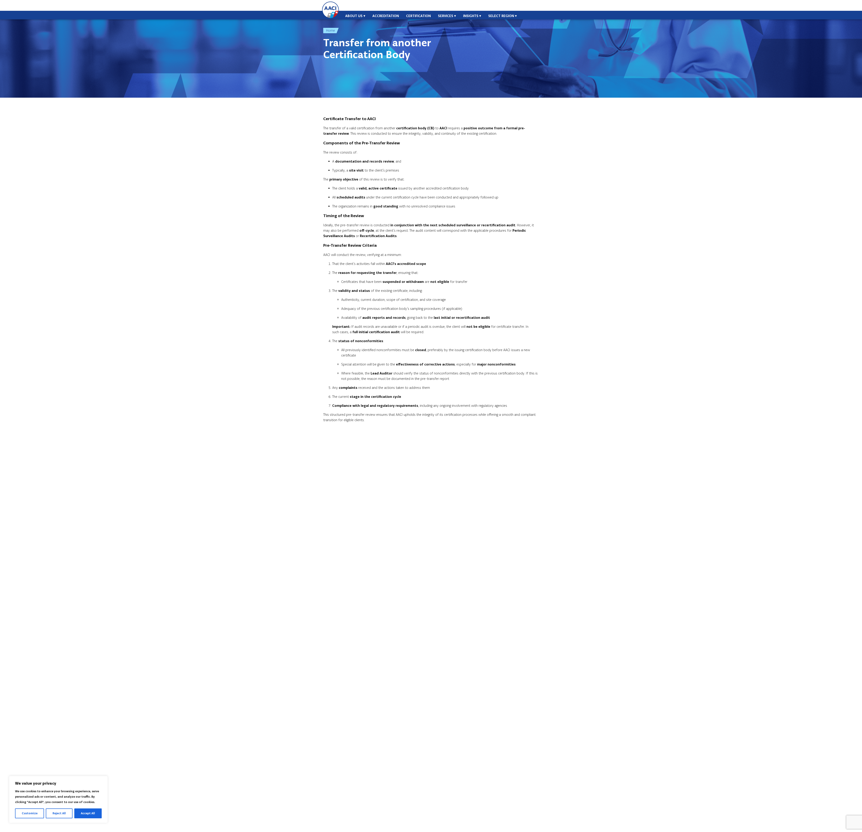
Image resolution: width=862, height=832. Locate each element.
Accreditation (385, 16)
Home (330, 30)
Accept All (88, 813)
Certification (418, 16)
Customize (29, 813)
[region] (58, 799)
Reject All (59, 813)
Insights (470, 16)
